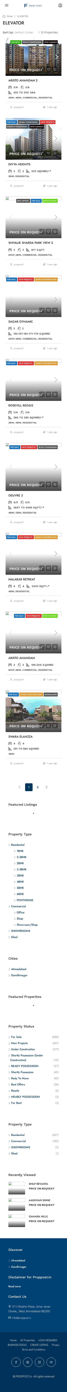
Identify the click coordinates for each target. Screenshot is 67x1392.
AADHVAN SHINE (39, 1200)
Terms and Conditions (33, 1349)
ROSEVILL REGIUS (20, 405)
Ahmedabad (18, 969)
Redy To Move (20, 1078)
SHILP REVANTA (38, 1184)
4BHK (20, 882)
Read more (14, 1286)
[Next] (46, 787)
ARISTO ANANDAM (21, 658)
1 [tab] (35, 815)
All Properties (27, 1340)
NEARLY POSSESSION (25, 1097)
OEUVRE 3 (15, 495)
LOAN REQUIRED (48, 1340)
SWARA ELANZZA (20, 736)
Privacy (55, 1345)
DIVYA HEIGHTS (19, 164)
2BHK (20, 863)
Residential (18, 845)
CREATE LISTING (39, 1345)
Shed (14, 937)
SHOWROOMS (20, 931)
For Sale (16, 1037)
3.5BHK (21, 869)
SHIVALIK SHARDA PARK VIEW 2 (30, 243)
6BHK (20, 894)
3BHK (20, 876)
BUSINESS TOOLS (17, 1345)
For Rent (16, 1103)
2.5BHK (21, 857)
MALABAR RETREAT (21, 579)
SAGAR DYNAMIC (20, 321)
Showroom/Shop (27, 925)
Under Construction (23, 1049)
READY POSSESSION (25, 1066)
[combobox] (27, 32)
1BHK (20, 851)
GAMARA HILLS (38, 1216)
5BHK (20, 888)
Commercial (18, 906)
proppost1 (19, 107)
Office (20, 912)
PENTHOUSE (25, 900)
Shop (20, 919)
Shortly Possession (22, 1072)
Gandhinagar (19, 975)
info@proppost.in (21, 1318)
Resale (15, 1091)
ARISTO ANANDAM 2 (23, 80)
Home (9, 16)
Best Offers (18, 1084)
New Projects (19, 1043)
